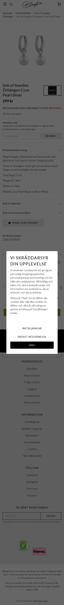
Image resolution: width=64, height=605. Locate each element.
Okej (32, 345)
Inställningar (32, 328)
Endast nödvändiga (32, 336)
